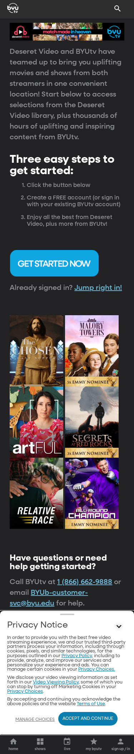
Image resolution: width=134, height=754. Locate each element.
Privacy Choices (25, 691)
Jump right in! (98, 287)
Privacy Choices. (96, 669)
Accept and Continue (88, 719)
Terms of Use (91, 704)
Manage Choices (35, 720)
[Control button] (119, 627)
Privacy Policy (76, 656)
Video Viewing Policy (56, 682)
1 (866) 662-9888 (84, 582)
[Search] (117, 8)
